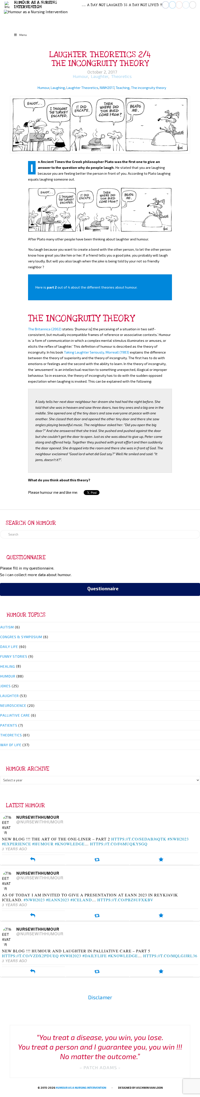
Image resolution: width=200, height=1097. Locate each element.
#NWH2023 (178, 838)
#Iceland (81, 899)
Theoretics (121, 76)
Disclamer (100, 997)
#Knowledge (70, 843)
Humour (80, 76)
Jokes (5, 686)
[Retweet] (97, 859)
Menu (23, 34)
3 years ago (14, 848)
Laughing (58, 88)
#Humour (43, 843)
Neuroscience (13, 705)
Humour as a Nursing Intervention (81, 1087)
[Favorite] (161, 859)
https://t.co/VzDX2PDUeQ (30, 955)
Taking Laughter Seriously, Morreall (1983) (96, 352)
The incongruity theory (148, 88)
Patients (8, 725)
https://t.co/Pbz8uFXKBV (125, 899)
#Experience (16, 843)
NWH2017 (107, 88)
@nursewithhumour (39, 821)
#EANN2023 (57, 899)
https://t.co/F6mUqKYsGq (119, 843)
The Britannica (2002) (44, 329)
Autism (7, 627)
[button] (7, 5)
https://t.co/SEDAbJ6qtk (138, 838)
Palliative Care (15, 715)
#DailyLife (94, 955)
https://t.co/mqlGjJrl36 (170, 955)
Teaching (123, 88)
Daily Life (9, 647)
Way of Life (10, 745)
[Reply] (32, 859)
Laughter (99, 76)
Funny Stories (13, 656)
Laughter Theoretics (82, 88)
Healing (7, 666)
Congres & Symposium (21, 637)
